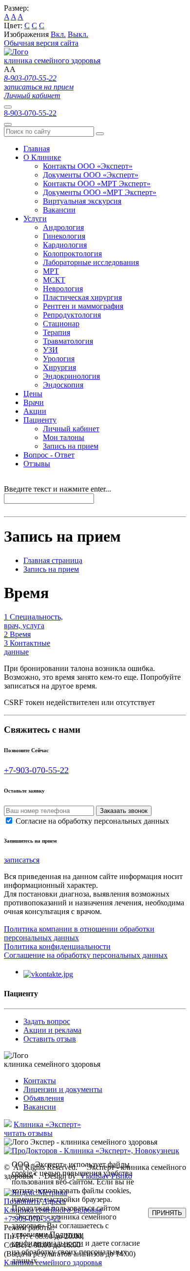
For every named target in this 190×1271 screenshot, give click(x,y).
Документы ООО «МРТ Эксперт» (99, 192)
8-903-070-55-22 (30, 78)
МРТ (51, 271)
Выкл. (78, 34)
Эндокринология (71, 376)
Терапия (56, 332)
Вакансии (59, 210)
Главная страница (52, 560)
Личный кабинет (32, 95)
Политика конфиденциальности (57, 946)
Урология (59, 358)
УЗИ (50, 350)
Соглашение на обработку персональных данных (86, 955)
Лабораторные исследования (91, 262)
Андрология (63, 227)
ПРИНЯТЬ (167, 1213)
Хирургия (59, 367)
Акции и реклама (52, 1030)
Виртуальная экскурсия (82, 201)
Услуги (35, 218)
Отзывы (36, 463)
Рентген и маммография (83, 306)
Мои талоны (63, 437)
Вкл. (58, 34)
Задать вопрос (46, 1021)
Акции (34, 411)
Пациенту (40, 420)
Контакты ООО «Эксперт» (88, 166)
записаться (21, 860)
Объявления (43, 1098)
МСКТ (54, 280)
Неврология (63, 288)
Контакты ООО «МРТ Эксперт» (97, 183)
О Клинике (42, 157)
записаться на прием (39, 87)
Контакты (39, 1081)
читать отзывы (28, 1133)
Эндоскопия (63, 385)
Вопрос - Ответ (49, 455)
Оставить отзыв (49, 1039)
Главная (36, 148)
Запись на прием (70, 446)
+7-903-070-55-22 (36, 770)
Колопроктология (72, 253)
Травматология (68, 341)
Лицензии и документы (62, 1089)
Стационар (61, 323)
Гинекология (64, 236)
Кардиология (65, 245)
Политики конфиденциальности (48, 1238)
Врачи (33, 402)
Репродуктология (72, 315)
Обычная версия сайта (41, 43)
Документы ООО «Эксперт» (90, 175)
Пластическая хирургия (82, 297)
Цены (32, 393)
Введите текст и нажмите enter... (57, 489)
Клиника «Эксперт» (47, 1124)
